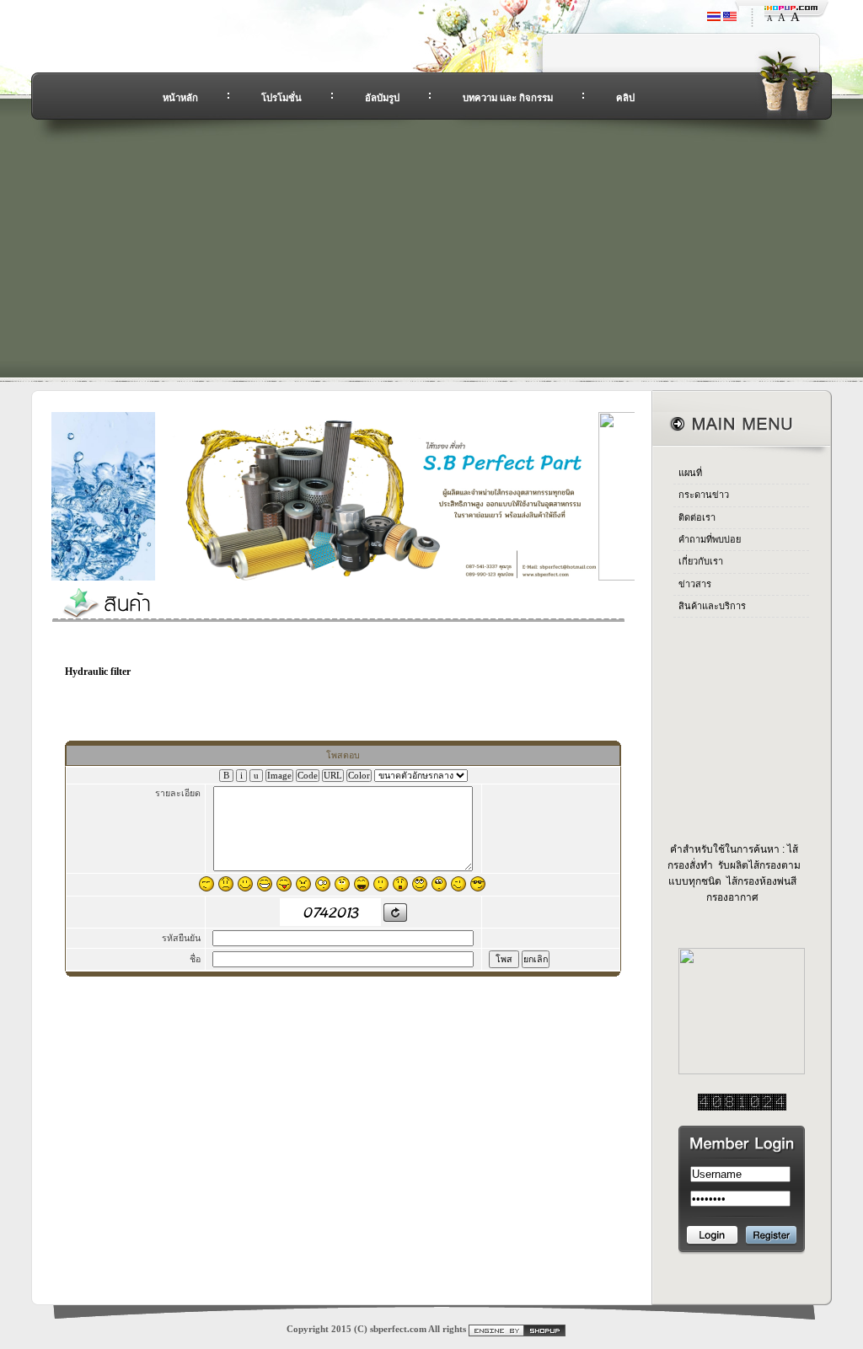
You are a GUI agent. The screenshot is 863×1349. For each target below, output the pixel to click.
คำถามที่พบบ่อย (709, 539)
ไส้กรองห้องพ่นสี (760, 881)
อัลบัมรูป (382, 98)
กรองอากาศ (732, 897)
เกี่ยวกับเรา (700, 561)
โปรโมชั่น (281, 98)
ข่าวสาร (694, 584)
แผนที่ (690, 473)
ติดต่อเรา (697, 517)
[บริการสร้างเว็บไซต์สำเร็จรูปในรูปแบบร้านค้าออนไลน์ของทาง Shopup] (517, 1329)
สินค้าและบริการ (712, 606)
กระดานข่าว (703, 495)
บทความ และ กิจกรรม (508, 98)
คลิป (625, 98)
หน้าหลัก (180, 98)
